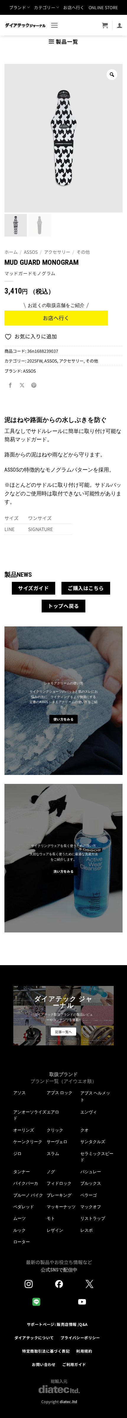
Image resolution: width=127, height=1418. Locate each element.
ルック (19, 1230)
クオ (84, 1130)
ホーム (11, 252)
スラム (53, 1153)
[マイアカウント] (120, 25)
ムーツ (19, 1218)
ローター (21, 1241)
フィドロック (59, 1183)
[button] (54, 25)
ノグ (51, 1171)
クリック (55, 1130)
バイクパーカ (25, 1183)
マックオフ (90, 1206)
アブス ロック (59, 1092)
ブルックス (90, 1183)
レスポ (86, 1230)
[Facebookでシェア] (10, 385)
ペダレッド (23, 1206)
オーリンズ (23, 1130)
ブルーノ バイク (28, 1195)
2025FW (34, 361)
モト (51, 1218)
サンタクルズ (92, 1141)
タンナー (21, 1171)
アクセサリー (57, 252)
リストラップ (92, 1218)
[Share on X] (22, 385)
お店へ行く (73, 7)
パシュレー (90, 1171)
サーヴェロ (57, 1141)
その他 (83, 252)
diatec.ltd (68, 1401)
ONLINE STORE (103, 7)
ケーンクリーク (27, 1141)
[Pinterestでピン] (33, 385)
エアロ (53, 1112)
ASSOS (31, 252)
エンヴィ (88, 1112)
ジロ (17, 1153)
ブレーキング (59, 1195)
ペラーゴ (88, 1195)
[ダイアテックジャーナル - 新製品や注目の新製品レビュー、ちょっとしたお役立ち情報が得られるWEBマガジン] (25, 25)
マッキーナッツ (61, 1206)
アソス (19, 1092)
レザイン (55, 1230)
